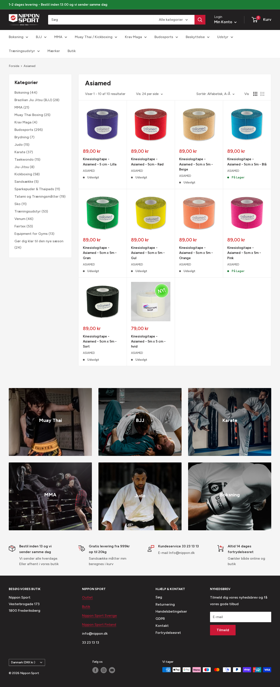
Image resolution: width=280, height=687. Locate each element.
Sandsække (23, 181)
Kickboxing (23, 174)
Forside (14, 66)
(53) (31, 211)
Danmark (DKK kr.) (23, 662)
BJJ (39, 37)
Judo (18, 144)
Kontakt (162, 626)
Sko (17, 204)
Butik (72, 51)
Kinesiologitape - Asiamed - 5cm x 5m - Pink (244, 253)
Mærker (53, 51)
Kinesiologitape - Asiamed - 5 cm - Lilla (99, 161)
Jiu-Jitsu (21, 167)
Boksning (16, 37)
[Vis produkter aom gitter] (255, 94)
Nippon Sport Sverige (99, 615)
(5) (26, 181)
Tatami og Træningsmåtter (36, 196)
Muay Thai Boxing (28, 115)
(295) (28, 130)
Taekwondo (24, 159)
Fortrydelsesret (168, 633)
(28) (36, 100)
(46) (23, 219)
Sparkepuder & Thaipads (34, 189)
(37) (23, 152)
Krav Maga (133, 37)
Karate (19, 152)
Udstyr (222, 37)
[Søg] (199, 20)
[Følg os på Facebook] (95, 670)
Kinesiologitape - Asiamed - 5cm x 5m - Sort (100, 341)
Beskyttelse (195, 37)
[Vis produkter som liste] (262, 94)
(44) (25, 92)
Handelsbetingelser (171, 611)
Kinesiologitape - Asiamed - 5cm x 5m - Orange (196, 253)
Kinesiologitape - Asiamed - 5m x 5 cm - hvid (148, 341)
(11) (37, 189)
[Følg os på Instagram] (104, 670)
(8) (24, 167)
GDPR (160, 619)
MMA (58, 37)
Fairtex (20, 226)
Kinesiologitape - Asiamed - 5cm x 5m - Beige (196, 164)
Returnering (165, 604)
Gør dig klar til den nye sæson (38, 241)
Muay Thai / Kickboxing (93, 37)
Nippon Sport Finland (99, 624)
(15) (21, 144)
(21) (21, 107)
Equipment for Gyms (31, 233)
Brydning (21, 137)
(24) (38, 244)
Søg (159, 597)
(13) (34, 233)
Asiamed (29, 66)
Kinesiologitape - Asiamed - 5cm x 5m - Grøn (100, 253)
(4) (25, 122)
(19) (39, 196)
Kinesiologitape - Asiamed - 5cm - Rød (147, 161)
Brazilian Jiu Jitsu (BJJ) (33, 100)
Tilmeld (223, 630)
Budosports (163, 37)
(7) (24, 137)
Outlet (87, 597)
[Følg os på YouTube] (112, 670)
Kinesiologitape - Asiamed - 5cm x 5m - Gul (148, 253)
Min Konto (223, 22)
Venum (19, 219)
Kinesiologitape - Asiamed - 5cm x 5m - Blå (246, 161)
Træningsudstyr (22, 51)
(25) (32, 115)
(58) (27, 174)
